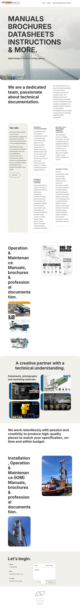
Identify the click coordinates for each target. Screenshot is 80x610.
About (43, 3)
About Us (14, 175)
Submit (50, 582)
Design (49, 3)
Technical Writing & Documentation (61, 3)
